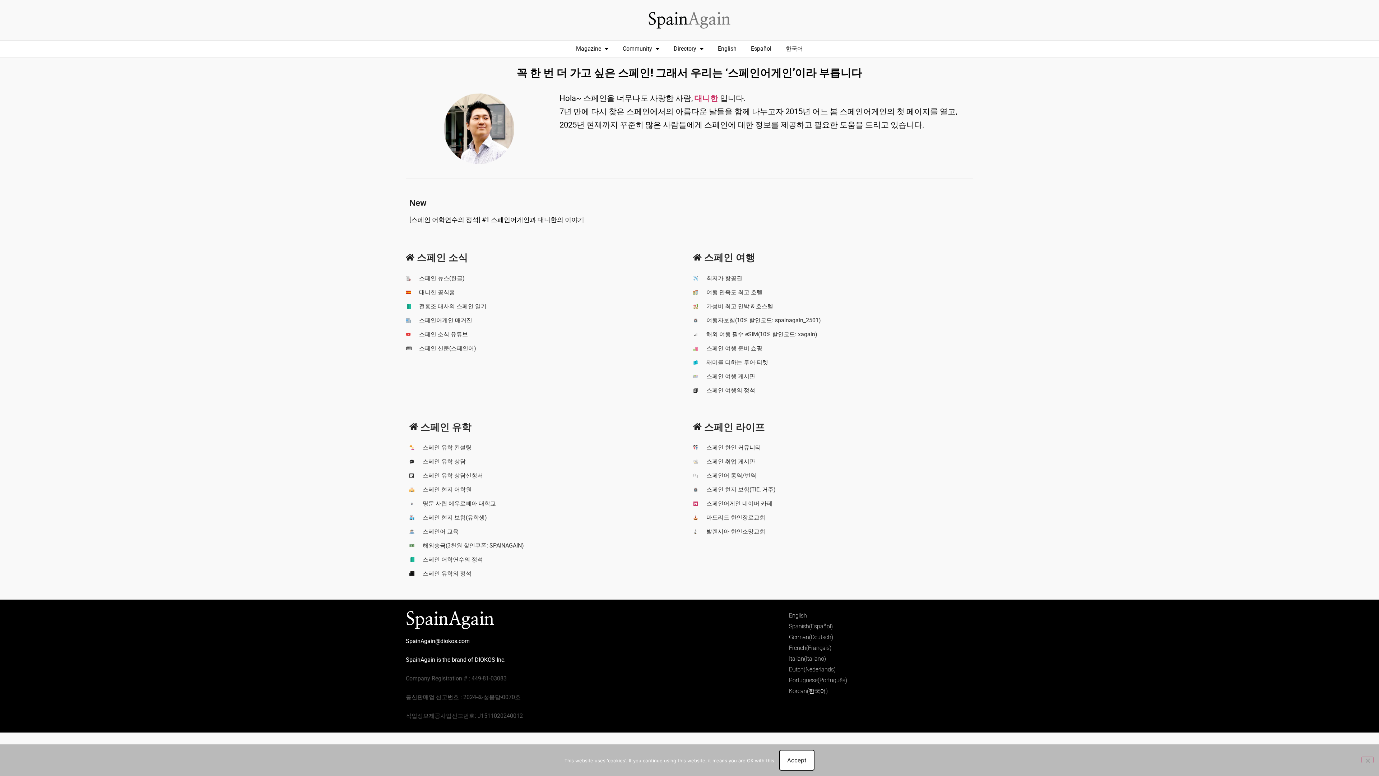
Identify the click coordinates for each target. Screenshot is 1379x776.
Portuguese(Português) (818, 680)
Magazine (588, 48)
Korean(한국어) (808, 691)
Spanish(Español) (811, 626)
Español (761, 48)
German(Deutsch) (811, 637)
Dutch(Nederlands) (812, 669)
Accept (797, 760)
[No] (1367, 760)
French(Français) (810, 648)
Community (637, 48)
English (727, 48)
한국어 (794, 48)
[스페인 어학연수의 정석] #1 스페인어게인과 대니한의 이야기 (496, 219)
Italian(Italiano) (807, 658)
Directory (685, 48)
